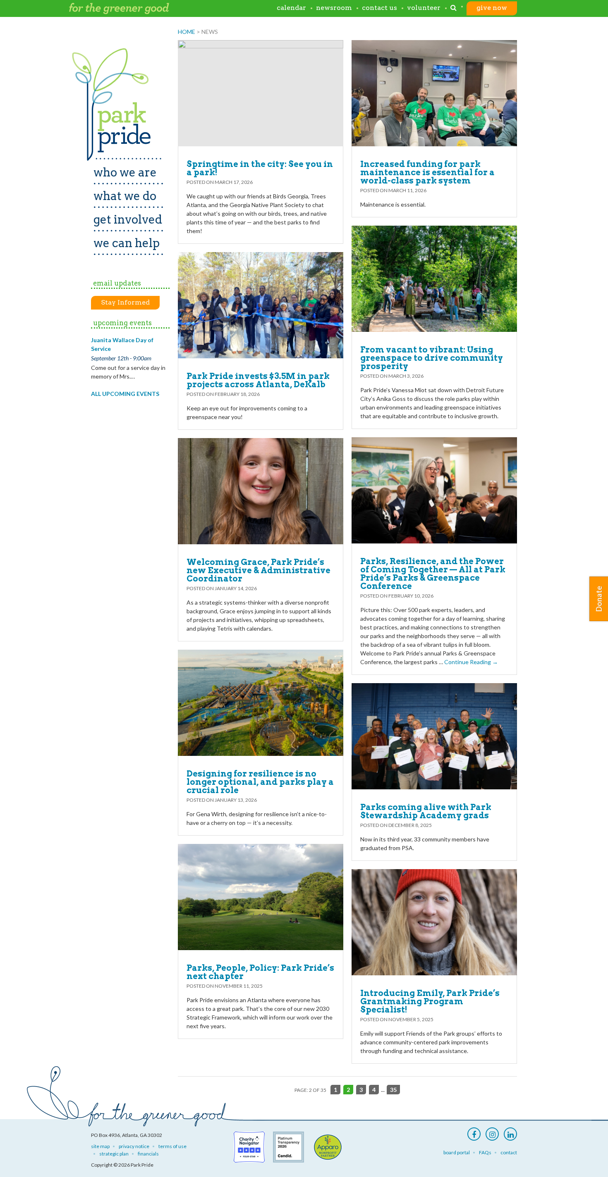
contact (508, 1152)
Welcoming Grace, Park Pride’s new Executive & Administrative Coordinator (258, 570)
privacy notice (134, 1146)
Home (186, 31)
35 (393, 1089)
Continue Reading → (471, 661)
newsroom (334, 8)
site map (100, 1146)
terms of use (172, 1146)
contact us (379, 8)
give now (491, 8)
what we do (124, 196)
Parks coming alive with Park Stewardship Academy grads (425, 811)
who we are (125, 172)
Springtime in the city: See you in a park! (260, 168)
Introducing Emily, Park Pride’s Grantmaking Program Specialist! (430, 1001)
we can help (126, 243)
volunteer (423, 8)
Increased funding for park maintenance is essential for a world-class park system (427, 172)
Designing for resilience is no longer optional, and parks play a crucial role (260, 782)
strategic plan (114, 1154)
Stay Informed (125, 302)
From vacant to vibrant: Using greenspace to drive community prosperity (431, 358)
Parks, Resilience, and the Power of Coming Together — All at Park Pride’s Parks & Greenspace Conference (432, 573)
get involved (127, 219)
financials (148, 1154)
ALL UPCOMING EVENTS (125, 393)
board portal (456, 1152)
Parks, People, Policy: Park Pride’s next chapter (260, 972)
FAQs (485, 1152)
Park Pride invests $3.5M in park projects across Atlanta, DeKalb (258, 380)
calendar (291, 8)
